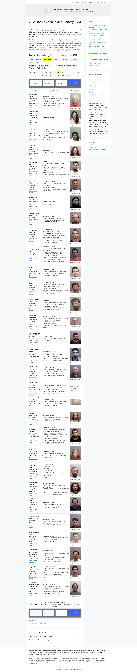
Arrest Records (33, 620)
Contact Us (91, 142)
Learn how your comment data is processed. (64, 640)
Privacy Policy (92, 147)
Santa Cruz (65, 59)
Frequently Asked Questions (96, 149)
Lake (31, 59)
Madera (38, 59)
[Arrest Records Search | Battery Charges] (48, 10)
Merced (56, 59)
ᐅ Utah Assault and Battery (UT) (38, 623)
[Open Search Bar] (109, 2)
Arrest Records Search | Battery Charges (71, 9)
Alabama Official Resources (96, 46)
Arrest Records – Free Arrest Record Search (83, 2)
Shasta (74, 59)
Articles (90, 92)
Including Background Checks (96, 95)
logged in (38, 636)
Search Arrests (75, 83)
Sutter (31, 63)
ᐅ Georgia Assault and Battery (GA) (38, 622)
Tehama (39, 63)
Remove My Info (102, 2)
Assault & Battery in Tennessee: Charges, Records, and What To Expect (97, 54)
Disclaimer (91, 144)
